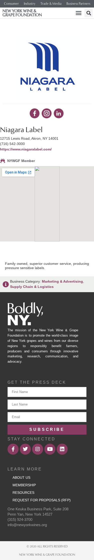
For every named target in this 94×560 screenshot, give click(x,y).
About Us (21, 477)
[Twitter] (25, 449)
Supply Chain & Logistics (32, 287)
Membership (24, 485)
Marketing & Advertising (62, 281)
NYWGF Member (21, 161)
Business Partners (78, 4)
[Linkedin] (62, 449)
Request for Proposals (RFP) (42, 500)
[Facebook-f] (13, 449)
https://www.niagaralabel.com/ (26, 149)
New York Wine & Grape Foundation (22, 13)
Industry (29, 4)
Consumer (11, 4)
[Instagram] (37, 449)
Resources (23, 493)
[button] (78, 13)
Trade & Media (50, 4)
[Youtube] (49, 449)
